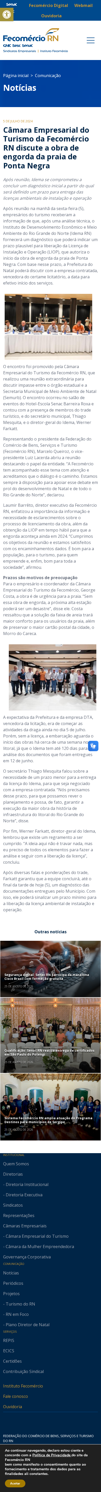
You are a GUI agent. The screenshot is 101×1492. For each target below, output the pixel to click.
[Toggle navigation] (90, 40)
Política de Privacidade (51, 1455)
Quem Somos (16, 1164)
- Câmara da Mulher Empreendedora (38, 1246)
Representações (18, 1215)
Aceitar (15, 1483)
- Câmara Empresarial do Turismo (36, 1236)
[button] (6, 14)
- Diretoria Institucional (25, 1184)
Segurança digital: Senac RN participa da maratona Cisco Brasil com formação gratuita (46, 977)
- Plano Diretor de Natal (26, 1324)
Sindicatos (13, 1205)
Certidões (12, 1361)
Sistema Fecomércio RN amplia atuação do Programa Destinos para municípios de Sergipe (48, 1120)
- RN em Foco (16, 1314)
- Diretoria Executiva (22, 1195)
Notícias (19, 87)
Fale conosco (15, 1396)
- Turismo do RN (19, 1304)
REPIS (8, 1340)
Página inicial (15, 75)
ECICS (8, 1351)
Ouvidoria (12, 1406)
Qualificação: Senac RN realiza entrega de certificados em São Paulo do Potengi (49, 1052)
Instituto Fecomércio (23, 1386)
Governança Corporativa (27, 1257)
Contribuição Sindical (23, 1371)
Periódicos (13, 1283)
